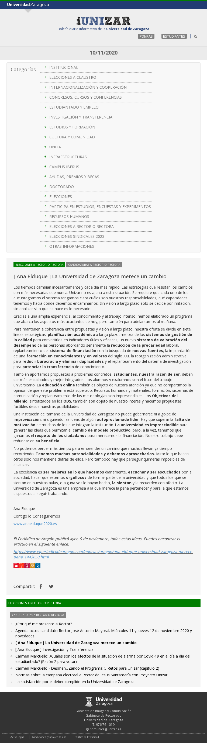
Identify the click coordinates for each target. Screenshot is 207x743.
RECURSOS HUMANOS (69, 216)
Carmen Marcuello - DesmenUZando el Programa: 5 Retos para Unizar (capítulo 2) (87, 668)
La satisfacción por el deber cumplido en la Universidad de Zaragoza (74, 681)
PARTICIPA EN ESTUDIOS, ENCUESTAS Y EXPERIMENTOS (100, 206)
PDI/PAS (146, 36)
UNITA (55, 146)
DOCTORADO (61, 186)
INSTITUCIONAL (63, 67)
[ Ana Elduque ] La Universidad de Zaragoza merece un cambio (76, 642)
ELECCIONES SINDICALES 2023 (76, 236)
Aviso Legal (17, 737)
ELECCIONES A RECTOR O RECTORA (81, 226)
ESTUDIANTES (174, 36)
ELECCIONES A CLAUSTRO (72, 77)
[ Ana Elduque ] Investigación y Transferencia (54, 649)
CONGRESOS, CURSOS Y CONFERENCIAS (85, 97)
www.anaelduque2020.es (35, 523)
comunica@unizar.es (105, 729)
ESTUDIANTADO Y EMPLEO (74, 107)
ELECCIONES (60, 196)
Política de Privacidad (87, 737)
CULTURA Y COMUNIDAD (72, 136)
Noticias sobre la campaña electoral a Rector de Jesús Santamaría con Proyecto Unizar (91, 674)
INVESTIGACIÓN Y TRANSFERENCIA (80, 117)
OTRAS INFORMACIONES (71, 246)
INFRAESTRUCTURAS (68, 156)
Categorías (23, 69)
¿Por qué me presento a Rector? (43, 623)
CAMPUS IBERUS (64, 166)
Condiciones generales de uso (49, 737)
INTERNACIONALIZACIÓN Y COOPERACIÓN (88, 87)
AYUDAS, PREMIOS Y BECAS (74, 176)
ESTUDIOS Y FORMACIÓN (72, 127)
